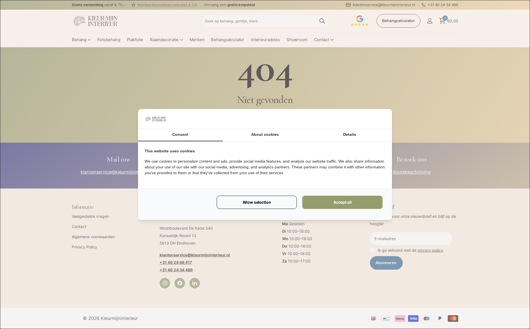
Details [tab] (349, 134)
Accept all (342, 202)
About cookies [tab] (265, 134)
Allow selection (257, 202)
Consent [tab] (180, 134)
